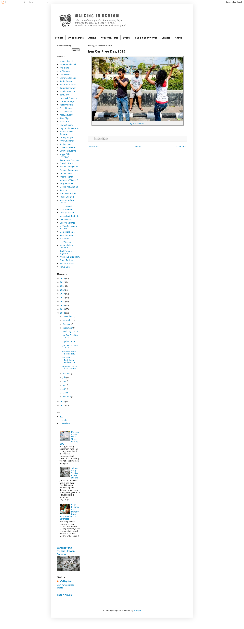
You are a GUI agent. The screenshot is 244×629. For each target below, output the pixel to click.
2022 (62, 282)
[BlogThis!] (98, 138)
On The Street (76, 37)
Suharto (63, 190)
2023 (62, 278)
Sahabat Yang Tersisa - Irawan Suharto (75, 473)
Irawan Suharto (67, 125)
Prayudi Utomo (66, 163)
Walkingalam (65, 581)
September (68, 328)
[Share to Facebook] (104, 138)
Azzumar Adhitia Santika (67, 201)
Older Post (181, 146)
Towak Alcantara (67, 147)
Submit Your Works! (146, 37)
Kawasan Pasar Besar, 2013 (69, 352)
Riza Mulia (64, 238)
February (67, 396)
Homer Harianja (67, 101)
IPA (61, 416)
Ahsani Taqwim (67, 176)
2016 (62, 305)
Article (92, 37)
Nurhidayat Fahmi (68, 193)
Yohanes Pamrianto (69, 170)
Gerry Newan (66, 108)
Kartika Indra (65, 144)
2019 (62, 293)
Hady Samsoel (66, 183)
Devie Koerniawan (68, 88)
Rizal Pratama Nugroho (66, 252)
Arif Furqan (65, 71)
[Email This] (95, 138)
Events (126, 37)
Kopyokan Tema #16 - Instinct (69, 367)
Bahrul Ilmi (64, 94)
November (67, 320)
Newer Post (94, 146)
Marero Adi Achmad (69, 186)
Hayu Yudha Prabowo (69, 128)
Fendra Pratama (67, 263)
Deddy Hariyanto (67, 222)
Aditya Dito (65, 266)
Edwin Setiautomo (68, 150)
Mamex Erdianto (67, 231)
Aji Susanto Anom (68, 84)
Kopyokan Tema (109, 37)
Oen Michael (65, 219)
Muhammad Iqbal (68, 64)
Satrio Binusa (66, 81)
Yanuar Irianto (66, 173)
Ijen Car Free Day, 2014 (70, 346)
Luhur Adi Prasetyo (68, 98)
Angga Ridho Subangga (65, 155)
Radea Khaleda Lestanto (66, 246)
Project (59, 37)
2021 (62, 286)
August (66, 373)
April (65, 389)
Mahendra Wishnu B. (69, 180)
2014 (62, 313)
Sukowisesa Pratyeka (69, 160)
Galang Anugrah (67, 137)
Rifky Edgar (65, 118)
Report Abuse (64, 594)
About (178, 37)
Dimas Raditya (66, 260)
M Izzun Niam (66, 111)
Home (138, 146)
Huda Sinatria (66, 209)
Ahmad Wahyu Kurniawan (66, 132)
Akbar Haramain (67, 235)
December (67, 316)
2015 (62, 309)
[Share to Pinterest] (106, 138)
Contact (166, 37)
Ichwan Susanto (67, 61)
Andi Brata (64, 67)
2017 (62, 301)
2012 (62, 405)
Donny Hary (65, 74)
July (64, 377)
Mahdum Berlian (67, 91)
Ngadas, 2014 (68, 341)
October (66, 324)
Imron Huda (65, 121)
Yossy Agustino (67, 114)
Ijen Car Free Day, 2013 (70, 336)
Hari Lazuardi (66, 206)
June (65, 381)
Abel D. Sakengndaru (69, 166)
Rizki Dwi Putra (66, 104)
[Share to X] (101, 138)
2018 (62, 297)
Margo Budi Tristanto (69, 216)
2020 (62, 290)
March (65, 392)
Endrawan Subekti (68, 78)
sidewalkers (65, 423)
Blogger (137, 610)
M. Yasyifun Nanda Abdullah (68, 227)
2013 (62, 401)
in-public (63, 420)
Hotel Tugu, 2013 (70, 331)
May (65, 385)
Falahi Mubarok (67, 196)
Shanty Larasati (67, 212)
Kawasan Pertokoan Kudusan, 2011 (70, 360)
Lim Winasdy (65, 242)
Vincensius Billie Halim (70, 256)
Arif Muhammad (67, 140)
